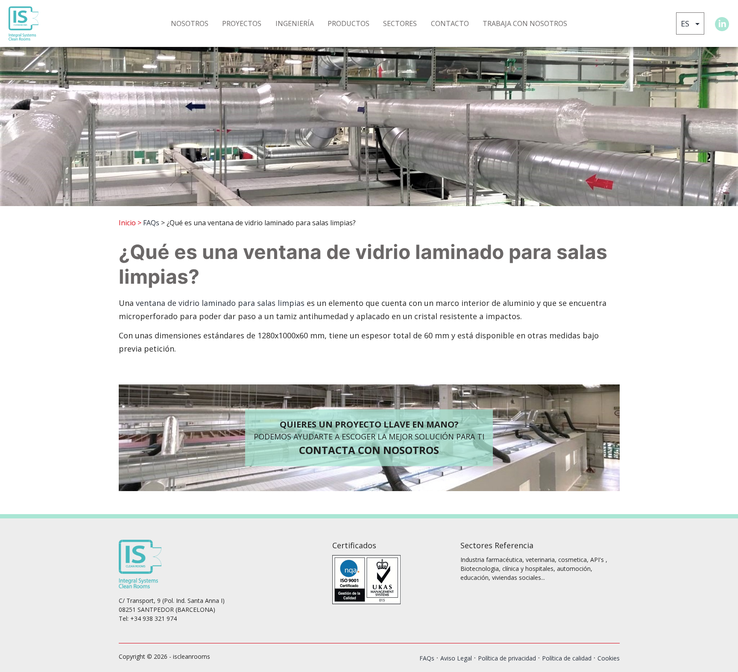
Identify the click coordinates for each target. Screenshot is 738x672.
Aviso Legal (456, 658)
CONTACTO (450, 23)
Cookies (608, 658)
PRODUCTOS (348, 23)
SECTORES (400, 23)
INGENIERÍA (294, 23)
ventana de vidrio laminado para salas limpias (220, 303)
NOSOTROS (189, 23)
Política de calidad (567, 658)
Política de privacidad (507, 658)
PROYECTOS (241, 23)
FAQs (151, 222)
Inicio (127, 222)
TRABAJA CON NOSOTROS (525, 23)
